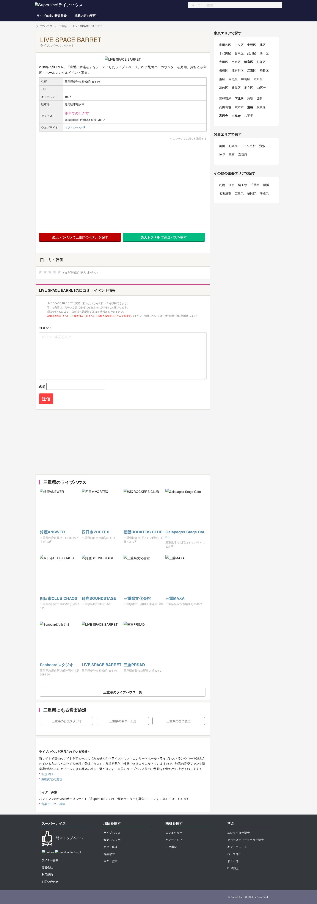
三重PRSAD (134, 664)
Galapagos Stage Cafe (184, 534)
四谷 (260, 98)
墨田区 (264, 53)
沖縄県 (264, 193)
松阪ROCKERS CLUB (143, 532)
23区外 (261, 87)
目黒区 (233, 79)
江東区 (251, 70)
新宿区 (248, 62)
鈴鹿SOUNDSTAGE (99, 598)
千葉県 (255, 185)
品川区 (251, 53)
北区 (263, 44)
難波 (262, 146)
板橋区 (223, 70)
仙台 (232, 185)
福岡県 (251, 193)
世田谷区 (225, 44)
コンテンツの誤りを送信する (190, 138)
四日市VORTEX (95, 532)
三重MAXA (175, 598)
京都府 (242, 154)
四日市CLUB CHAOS (58, 598)
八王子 (248, 115)
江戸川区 (238, 70)
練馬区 (245, 79)
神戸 (222, 154)
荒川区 (258, 79)
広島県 (239, 193)
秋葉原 (261, 107)
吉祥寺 (236, 115)
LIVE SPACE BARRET (101, 664)
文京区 (236, 62)
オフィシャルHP (75, 127)
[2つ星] (45, 272)
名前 (42, 386)
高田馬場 (225, 107)
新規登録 (47, 774)
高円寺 (223, 115)
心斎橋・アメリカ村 (242, 146)
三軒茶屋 (225, 98)
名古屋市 (225, 193)
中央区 (239, 44)
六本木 (239, 107)
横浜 (266, 185)
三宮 (232, 154)
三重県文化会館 (137, 598)
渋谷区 (264, 70)
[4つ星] (54, 272)
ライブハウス (44, 26)
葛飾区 (223, 87)
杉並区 (261, 62)
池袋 (250, 107)
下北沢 (239, 98)
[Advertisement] (123, 442)
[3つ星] (50, 272)
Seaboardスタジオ (56, 664)
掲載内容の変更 (85, 15)
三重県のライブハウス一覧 (122, 692)
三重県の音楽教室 (178, 721)
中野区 (251, 44)
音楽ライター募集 (53, 804)
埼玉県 (242, 185)
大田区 (223, 62)
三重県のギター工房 (122, 721)
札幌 (222, 185)
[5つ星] (59, 272)
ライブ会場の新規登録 (51, 15)
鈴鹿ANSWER (52, 532)
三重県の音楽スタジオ (67, 721)
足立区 (248, 87)
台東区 (239, 53)
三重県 (62, 26)
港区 (222, 79)
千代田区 (225, 53)
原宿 (250, 98)
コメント (45, 327)
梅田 (222, 146)
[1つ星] (40, 272)
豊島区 (236, 87)
